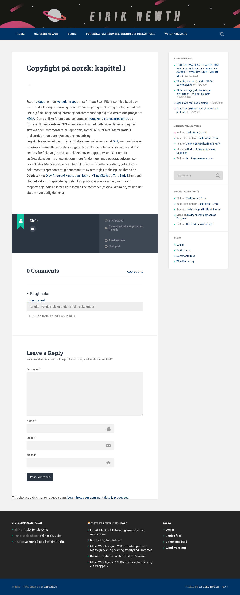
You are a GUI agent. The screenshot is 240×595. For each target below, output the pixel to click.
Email (31, 438)
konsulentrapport (68, 101)
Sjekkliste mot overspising (192, 102)
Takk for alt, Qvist (196, 132)
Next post (114, 246)
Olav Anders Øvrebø (59, 175)
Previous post (117, 240)
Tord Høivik (121, 175)
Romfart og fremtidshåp (106, 540)
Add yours (135, 271)
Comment (34, 369)
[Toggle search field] (222, 34)
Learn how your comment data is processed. (98, 497)
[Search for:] (198, 175)
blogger (41, 101)
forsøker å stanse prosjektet (108, 118)
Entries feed (183, 250)
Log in (180, 244)
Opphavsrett (136, 226)
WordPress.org (185, 261)
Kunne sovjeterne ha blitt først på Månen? (117, 556)
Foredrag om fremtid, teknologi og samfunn (120, 34)
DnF (115, 141)
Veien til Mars (176, 34)
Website (31, 455)
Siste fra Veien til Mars (109, 523)
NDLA (31, 118)
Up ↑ (225, 586)
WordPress (49, 586)
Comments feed (185, 255)
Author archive (33, 229)
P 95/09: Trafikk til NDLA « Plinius (52, 316)
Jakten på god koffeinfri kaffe (203, 143)
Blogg (72, 34)
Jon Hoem (82, 175)
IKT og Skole (99, 175)
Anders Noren (209, 586)
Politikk (113, 229)
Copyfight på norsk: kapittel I (76, 68)
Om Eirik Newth (46, 34)
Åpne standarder (118, 226)
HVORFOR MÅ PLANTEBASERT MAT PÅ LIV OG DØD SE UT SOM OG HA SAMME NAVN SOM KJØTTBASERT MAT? (197, 70)
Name (31, 420)
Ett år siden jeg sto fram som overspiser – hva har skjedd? (193, 92)
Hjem (21, 34)
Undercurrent (36, 300)
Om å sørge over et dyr (199, 158)
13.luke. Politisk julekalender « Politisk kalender (61, 306)
